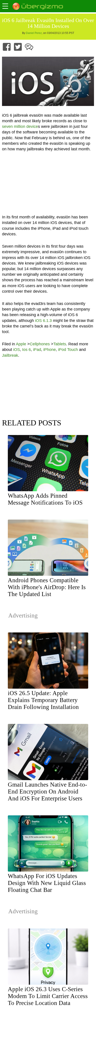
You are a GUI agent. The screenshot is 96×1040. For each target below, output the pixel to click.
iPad (37, 349)
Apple (21, 344)
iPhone (49, 349)
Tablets (59, 344)
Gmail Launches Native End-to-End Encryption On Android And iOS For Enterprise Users (47, 791)
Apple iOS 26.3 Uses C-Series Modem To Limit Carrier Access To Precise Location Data (48, 996)
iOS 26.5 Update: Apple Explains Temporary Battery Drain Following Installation (43, 700)
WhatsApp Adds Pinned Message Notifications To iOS (45, 499)
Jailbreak (10, 355)
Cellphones (40, 344)
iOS (16, 349)
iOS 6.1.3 (43, 320)
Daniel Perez (34, 33)
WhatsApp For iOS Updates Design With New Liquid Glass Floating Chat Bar (47, 883)
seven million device (20, 126)
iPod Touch (68, 349)
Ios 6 (26, 349)
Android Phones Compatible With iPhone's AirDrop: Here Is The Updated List (47, 587)
